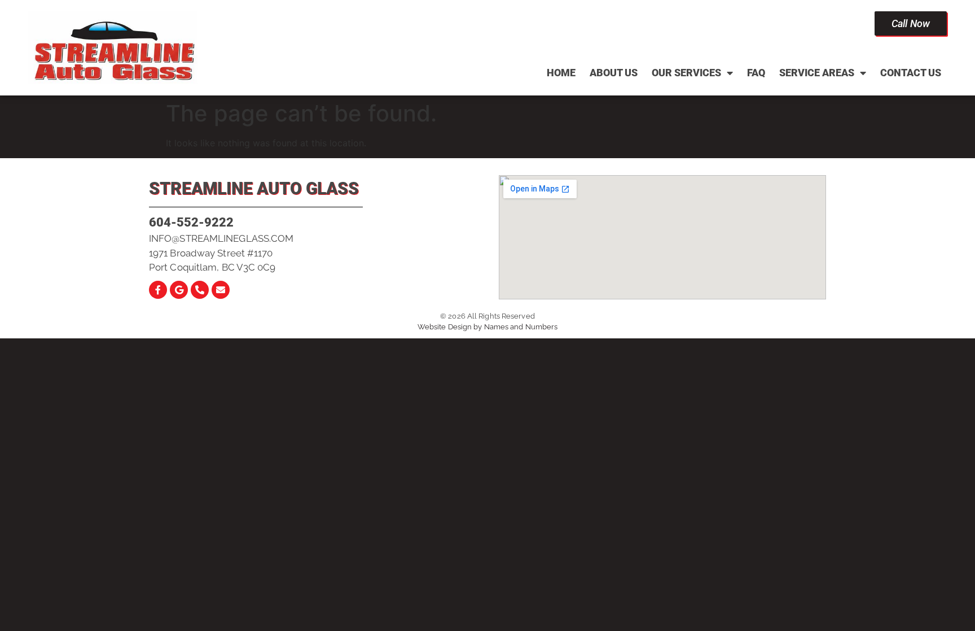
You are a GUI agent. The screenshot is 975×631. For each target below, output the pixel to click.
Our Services (686, 73)
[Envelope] (221, 290)
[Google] (179, 290)
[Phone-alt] (200, 290)
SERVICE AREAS (816, 73)
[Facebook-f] (158, 290)
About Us (614, 73)
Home (561, 73)
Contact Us (910, 73)
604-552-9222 (191, 222)
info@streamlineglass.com (221, 238)
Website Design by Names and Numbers (488, 327)
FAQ (756, 73)
